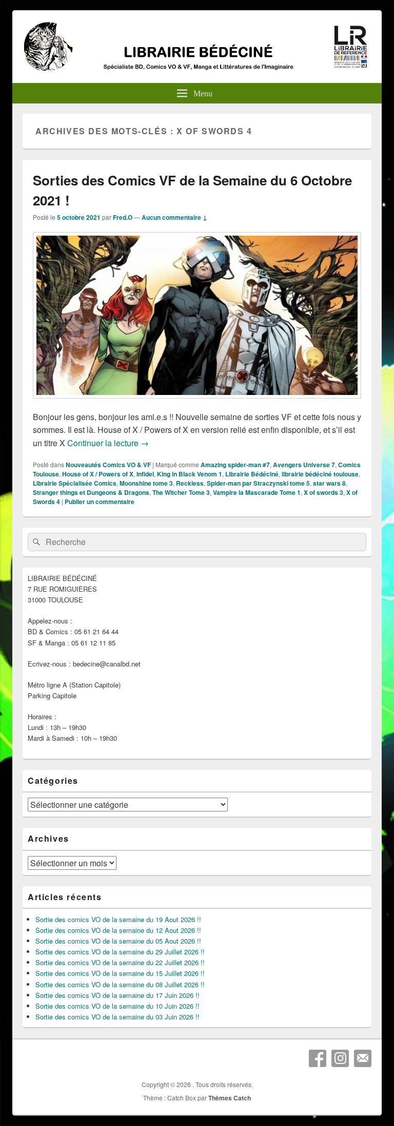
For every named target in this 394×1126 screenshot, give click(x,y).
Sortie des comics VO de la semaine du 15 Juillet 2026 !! (120, 973)
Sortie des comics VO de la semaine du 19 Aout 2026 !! (118, 919)
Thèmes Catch (229, 1097)
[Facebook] (317, 1058)
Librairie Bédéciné (252, 473)
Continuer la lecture (108, 443)
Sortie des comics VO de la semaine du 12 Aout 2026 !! (118, 930)
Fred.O (122, 217)
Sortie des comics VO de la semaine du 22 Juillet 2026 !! (120, 962)
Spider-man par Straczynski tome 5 (258, 483)
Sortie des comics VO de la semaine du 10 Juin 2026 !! (117, 1006)
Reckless (190, 483)
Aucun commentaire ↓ (174, 217)
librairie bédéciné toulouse (320, 473)
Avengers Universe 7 (304, 464)
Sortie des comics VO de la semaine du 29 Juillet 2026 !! (120, 951)
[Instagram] (340, 1058)
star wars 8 (329, 483)
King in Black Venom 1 (189, 473)
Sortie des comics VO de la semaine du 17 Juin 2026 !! (117, 995)
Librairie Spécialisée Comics (74, 483)
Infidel (145, 473)
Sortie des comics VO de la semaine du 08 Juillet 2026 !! (120, 984)
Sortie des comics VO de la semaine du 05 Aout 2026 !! (118, 941)
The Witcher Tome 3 (181, 492)
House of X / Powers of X (97, 473)
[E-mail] (362, 1058)
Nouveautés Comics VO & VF (108, 464)
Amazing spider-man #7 (235, 464)
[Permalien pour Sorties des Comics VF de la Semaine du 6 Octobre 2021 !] (197, 403)
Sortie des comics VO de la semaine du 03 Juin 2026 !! (117, 1016)
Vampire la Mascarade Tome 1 (257, 492)
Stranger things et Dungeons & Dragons (91, 492)
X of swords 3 (323, 492)
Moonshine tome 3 (146, 483)
